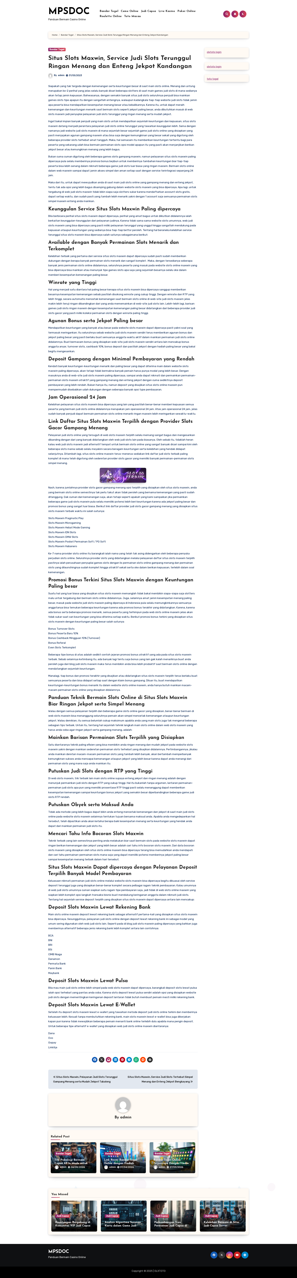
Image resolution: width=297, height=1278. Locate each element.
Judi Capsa (148, 11)
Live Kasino (167, 11)
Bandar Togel (109, 11)
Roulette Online (111, 16)
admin (61, 75)
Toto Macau (132, 16)
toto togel (212, 78)
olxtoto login (214, 52)
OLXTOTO (160, 1270)
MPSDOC (69, 11)
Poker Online (186, 11)
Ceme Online (129, 11)
